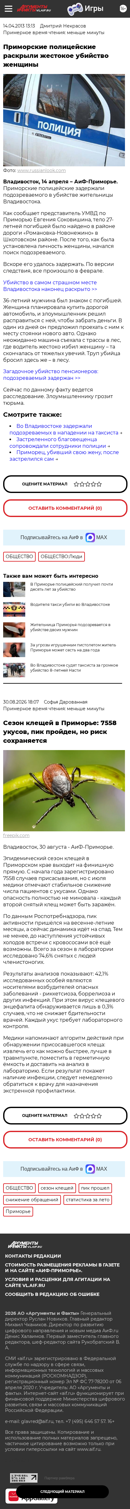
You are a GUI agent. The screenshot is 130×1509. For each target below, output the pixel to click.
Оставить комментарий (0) (65, 508)
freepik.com (16, 835)
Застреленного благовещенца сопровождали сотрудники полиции (57, 442)
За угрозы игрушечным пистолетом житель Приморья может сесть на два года (73, 647)
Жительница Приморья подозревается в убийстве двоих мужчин (70, 627)
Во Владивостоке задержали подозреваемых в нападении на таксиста (63, 429)
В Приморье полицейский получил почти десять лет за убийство (71, 587)
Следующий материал (62, 1492)
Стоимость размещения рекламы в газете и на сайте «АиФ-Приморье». (62, 1267)
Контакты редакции (33, 1256)
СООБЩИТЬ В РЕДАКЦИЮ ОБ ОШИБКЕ (52, 1294)
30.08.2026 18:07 (21, 702)
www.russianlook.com (41, 170)
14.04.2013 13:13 (19, 26)
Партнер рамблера (59, 1478)
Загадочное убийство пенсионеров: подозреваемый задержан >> (50, 374)
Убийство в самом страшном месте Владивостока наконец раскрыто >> (50, 286)
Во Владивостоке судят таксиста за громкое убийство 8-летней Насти (74, 668)
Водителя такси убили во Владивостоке (70, 604)
